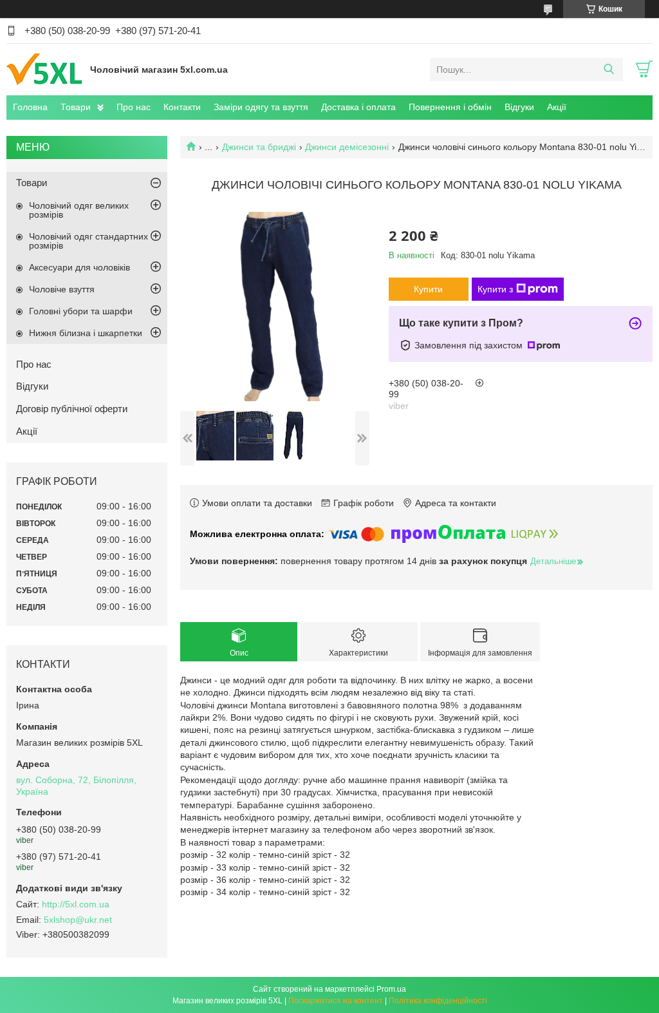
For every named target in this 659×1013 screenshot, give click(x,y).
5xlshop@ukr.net (78, 919)
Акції (556, 107)
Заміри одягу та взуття (261, 107)
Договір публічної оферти (71, 408)
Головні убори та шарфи (81, 311)
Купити (428, 289)
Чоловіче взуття (62, 289)
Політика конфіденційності (438, 1000)
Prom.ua (391, 989)
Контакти (182, 107)
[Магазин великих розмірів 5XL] (45, 69)
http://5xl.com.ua (75, 904)
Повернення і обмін (450, 107)
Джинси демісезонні (347, 147)
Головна (30, 107)
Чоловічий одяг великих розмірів (79, 210)
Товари (75, 107)
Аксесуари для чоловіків (79, 267)
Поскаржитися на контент (335, 1000)
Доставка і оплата (358, 107)
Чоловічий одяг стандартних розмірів (88, 241)
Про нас (133, 107)
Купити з (495, 289)
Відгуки (519, 107)
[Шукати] (608, 69)
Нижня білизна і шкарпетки (85, 333)
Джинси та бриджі (259, 147)
